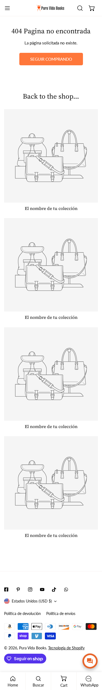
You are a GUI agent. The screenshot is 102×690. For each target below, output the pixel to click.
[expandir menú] (7, 8)
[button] (92, 8)
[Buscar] (80, 8)
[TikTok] (54, 589)
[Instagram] (30, 589)
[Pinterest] (18, 589)
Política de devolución (22, 613)
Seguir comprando (51, 59)
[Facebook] (6, 589)
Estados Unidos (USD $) (32, 601)
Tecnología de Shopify (66, 648)
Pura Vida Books (32, 648)
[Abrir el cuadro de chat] (90, 661)
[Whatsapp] (66, 589)
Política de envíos (60, 613)
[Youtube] (42, 589)
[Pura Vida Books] (50, 8)
